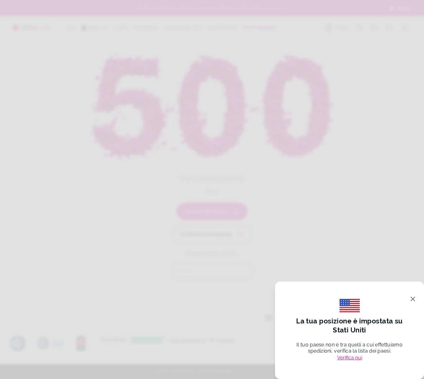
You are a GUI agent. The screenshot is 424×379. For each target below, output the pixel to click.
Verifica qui (349, 358)
